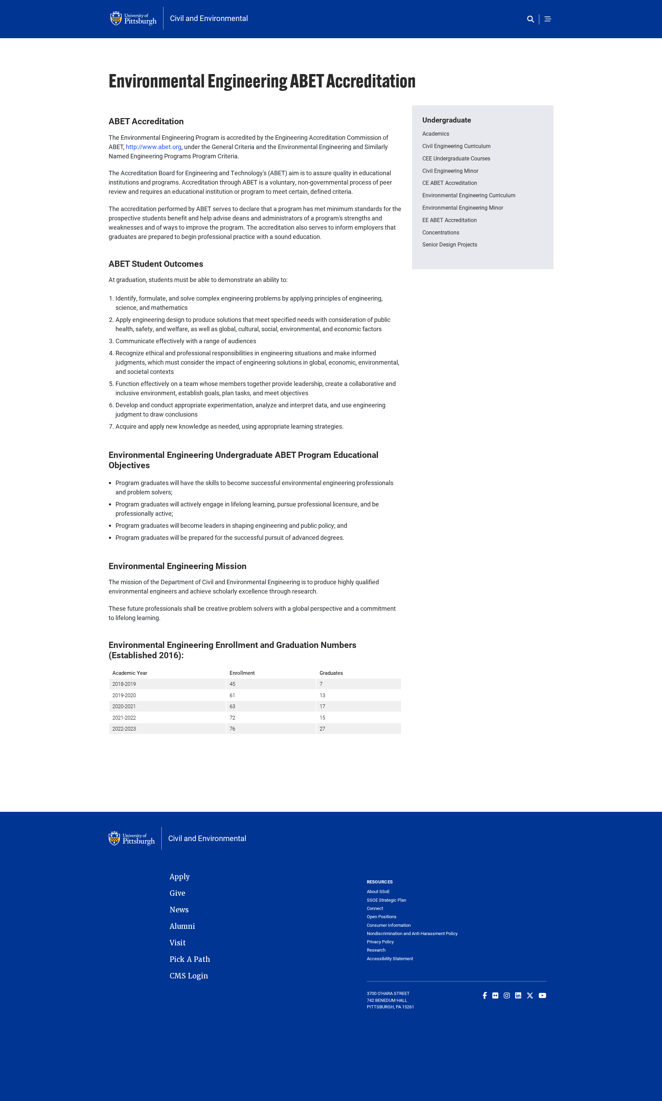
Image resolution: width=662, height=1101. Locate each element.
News (179, 909)
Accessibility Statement (390, 959)
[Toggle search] (532, 19)
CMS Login (189, 976)
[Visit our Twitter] (529, 995)
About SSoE (378, 891)
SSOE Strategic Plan (386, 900)
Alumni (182, 926)
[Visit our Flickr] (495, 995)
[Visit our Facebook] (485, 995)
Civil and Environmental (209, 18)
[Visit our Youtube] (542, 995)
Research (376, 950)
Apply (180, 876)
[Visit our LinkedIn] (518, 995)
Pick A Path (190, 959)
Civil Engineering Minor (450, 170)
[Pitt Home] (136, 18)
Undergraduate (446, 120)
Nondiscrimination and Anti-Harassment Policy (412, 933)
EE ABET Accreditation (449, 219)
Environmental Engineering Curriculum (468, 195)
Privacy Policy (380, 942)
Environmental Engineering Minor (462, 207)
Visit (178, 943)
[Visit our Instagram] (507, 995)
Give (177, 893)
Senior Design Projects (449, 244)
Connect (375, 908)
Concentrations (440, 232)
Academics (435, 133)
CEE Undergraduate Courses (456, 158)
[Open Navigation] (547, 19)
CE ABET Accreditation (449, 182)
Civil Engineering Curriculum (456, 145)
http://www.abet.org (153, 147)
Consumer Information (389, 925)
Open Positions (382, 917)
